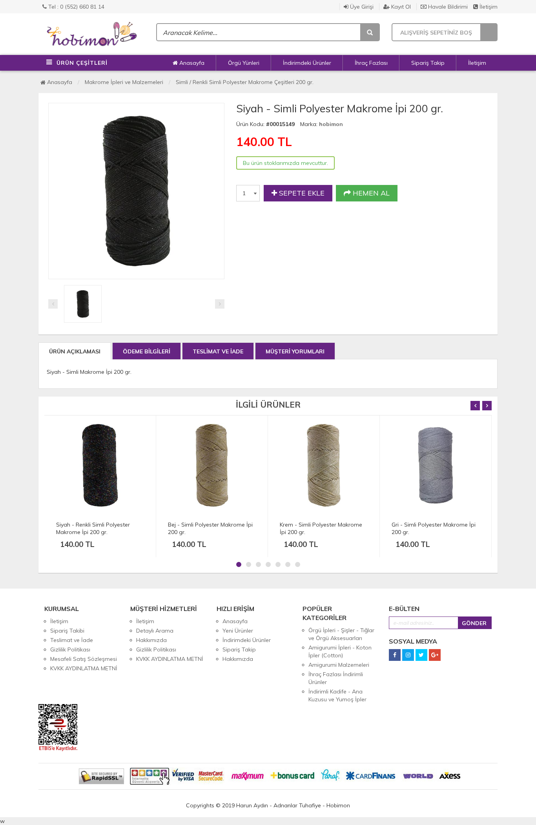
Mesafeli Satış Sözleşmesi (83, 658)
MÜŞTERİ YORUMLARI (295, 351)
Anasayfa (191, 62)
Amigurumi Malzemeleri (338, 664)
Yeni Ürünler (237, 630)
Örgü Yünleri (243, 62)
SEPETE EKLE (301, 193)
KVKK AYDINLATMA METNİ (83, 668)
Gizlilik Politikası (70, 649)
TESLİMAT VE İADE (218, 351)
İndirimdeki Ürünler (307, 62)
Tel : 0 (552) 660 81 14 (75, 6)
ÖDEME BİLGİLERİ (146, 351)
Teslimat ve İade (71, 640)
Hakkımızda (151, 640)
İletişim (488, 6)
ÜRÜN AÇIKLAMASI (74, 351)
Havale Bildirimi (447, 6)
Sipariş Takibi (67, 630)
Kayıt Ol (400, 6)
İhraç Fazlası (371, 62)
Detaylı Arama (154, 630)
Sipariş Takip (428, 62)
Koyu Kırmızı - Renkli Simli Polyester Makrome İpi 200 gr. (465, 528)
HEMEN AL (370, 193)
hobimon (331, 124)
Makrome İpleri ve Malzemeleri (124, 82)
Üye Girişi (361, 6)
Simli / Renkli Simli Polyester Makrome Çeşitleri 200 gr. (245, 82)
